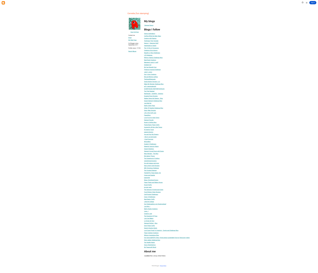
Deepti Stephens (149, 149)
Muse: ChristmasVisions (151, 180)
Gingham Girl (147, 65)
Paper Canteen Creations (151, 233)
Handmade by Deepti (150, 45)
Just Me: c (147, 206)
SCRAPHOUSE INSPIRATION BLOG (154, 89)
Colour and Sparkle (149, 175)
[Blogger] (3, 2)
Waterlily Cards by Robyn (151, 146)
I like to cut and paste (150, 137)
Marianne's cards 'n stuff (151, 62)
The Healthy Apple (149, 242)
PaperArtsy (147, 115)
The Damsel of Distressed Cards (153, 189)
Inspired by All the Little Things (153, 127)
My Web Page (132, 40)
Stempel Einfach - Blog (150, 223)
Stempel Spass (148, 25)
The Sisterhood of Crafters (152, 158)
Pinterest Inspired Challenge (152, 69)
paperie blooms (148, 132)
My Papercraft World (150, 247)
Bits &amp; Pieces (149, 156)
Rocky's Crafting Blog (150, 122)
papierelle (147, 177)
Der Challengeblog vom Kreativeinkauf (155, 204)
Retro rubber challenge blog (152, 240)
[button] (303, 3)
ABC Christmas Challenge (151, 168)
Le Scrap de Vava (149, 221)
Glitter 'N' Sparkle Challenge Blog (153, 108)
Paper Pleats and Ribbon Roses (153, 182)
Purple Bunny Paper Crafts (151, 125)
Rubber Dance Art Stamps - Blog (153, 98)
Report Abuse (132, 51)
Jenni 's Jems (148, 72)
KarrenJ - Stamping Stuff (151, 43)
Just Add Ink (147, 103)
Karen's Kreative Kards (150, 228)
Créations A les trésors (151, 50)
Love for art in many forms (151, 117)
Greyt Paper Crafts (149, 225)
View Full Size (134, 32)
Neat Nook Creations (150, 60)
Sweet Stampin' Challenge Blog (153, 101)
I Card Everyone (148, 139)
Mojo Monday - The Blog (151, 153)
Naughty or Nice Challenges (152, 53)
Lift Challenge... (148, 55)
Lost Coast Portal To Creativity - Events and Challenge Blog (161, 230)
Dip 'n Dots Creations (150, 74)
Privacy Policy (163, 265)
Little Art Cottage (149, 201)
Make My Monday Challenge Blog (153, 84)
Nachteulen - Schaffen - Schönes (153, 93)
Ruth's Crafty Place (149, 105)
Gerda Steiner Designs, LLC (152, 81)
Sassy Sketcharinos (150, 245)
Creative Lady (148, 213)
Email (130, 37)
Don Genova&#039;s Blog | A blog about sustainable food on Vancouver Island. (167, 237)
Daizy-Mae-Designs (150, 110)
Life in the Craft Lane (150, 113)
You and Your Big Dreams (151, 134)
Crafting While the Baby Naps (152, 36)
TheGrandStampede (150, 79)
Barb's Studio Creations (151, 209)
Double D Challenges (150, 144)
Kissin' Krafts (148, 185)
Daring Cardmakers (149, 33)
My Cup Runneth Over (150, 67)
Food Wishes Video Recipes (152, 192)
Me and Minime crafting (151, 77)
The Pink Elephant (149, 91)
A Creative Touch (149, 129)
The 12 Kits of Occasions (151, 48)
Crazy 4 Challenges (149, 197)
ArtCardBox (147, 141)
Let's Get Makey (148, 218)
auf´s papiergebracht (150, 86)
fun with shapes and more (151, 163)
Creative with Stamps (150, 38)
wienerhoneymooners (150, 161)
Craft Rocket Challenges (151, 194)
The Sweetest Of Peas (150, 216)
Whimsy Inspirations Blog (151, 235)
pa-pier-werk (148, 187)
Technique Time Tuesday (151, 41)
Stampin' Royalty (149, 120)
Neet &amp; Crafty (149, 199)
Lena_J (146, 211)
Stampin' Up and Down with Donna (154, 151)
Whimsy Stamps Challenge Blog (153, 57)
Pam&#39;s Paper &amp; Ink (152, 173)
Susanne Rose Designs (151, 96)
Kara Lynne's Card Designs (151, 165)
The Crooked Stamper (150, 170)
